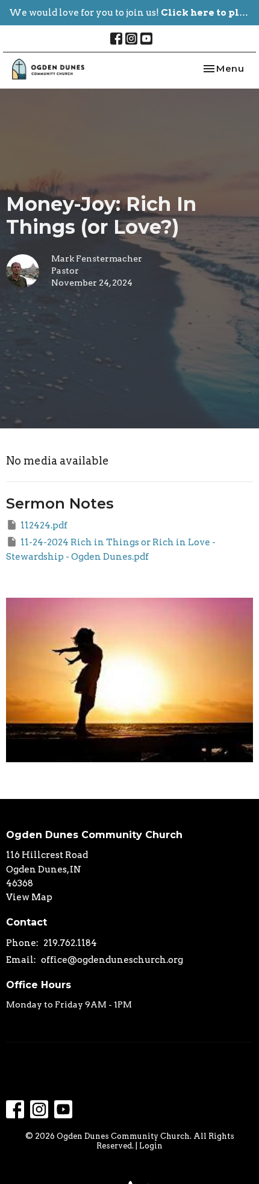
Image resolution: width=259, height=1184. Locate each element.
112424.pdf (43, 525)
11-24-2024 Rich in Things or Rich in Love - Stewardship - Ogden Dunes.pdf (111, 549)
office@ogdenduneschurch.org (112, 959)
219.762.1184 (70, 943)
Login (151, 1145)
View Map (29, 897)
